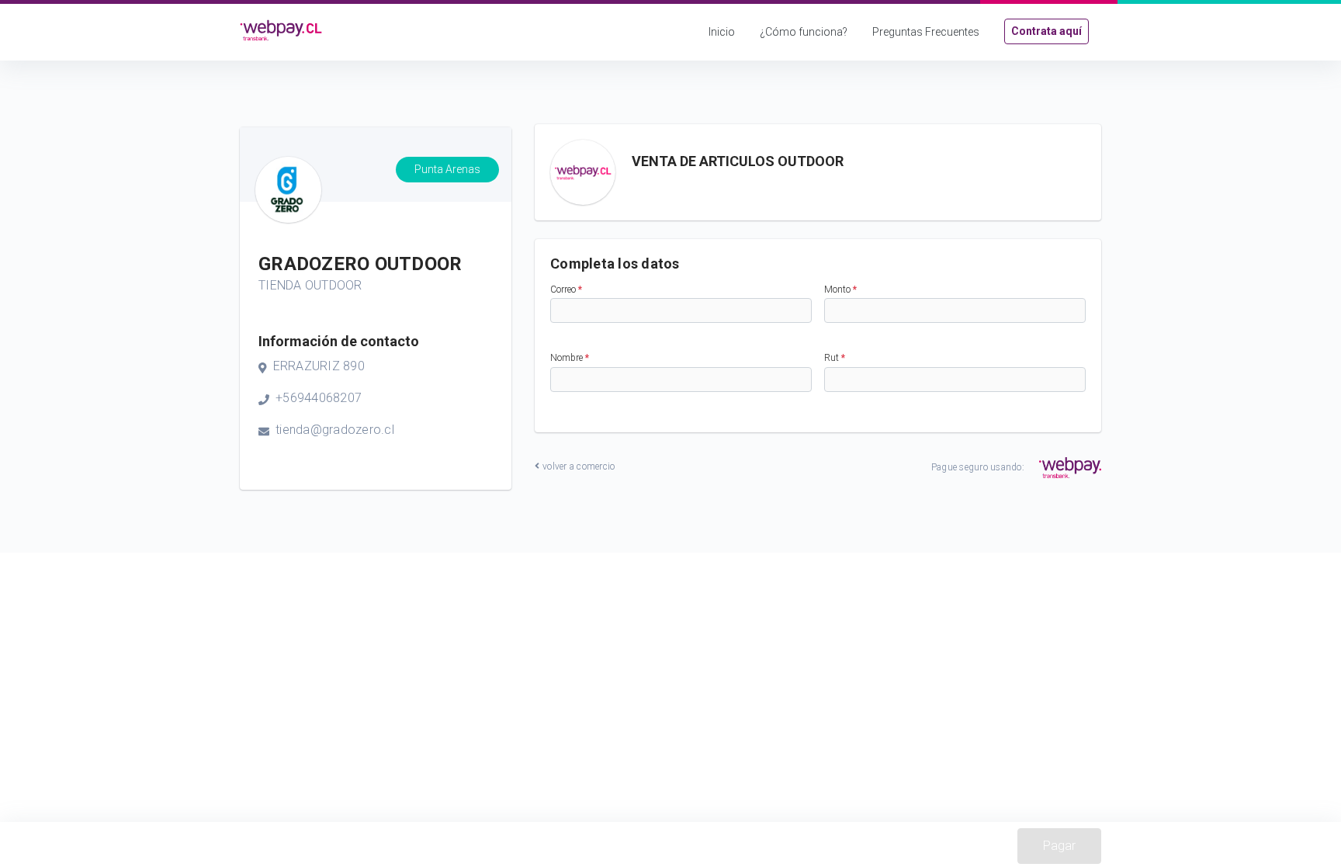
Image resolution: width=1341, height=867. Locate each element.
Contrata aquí (1046, 31)
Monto (840, 289)
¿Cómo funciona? (803, 32)
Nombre (569, 357)
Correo (566, 289)
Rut (834, 357)
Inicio (722, 32)
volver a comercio (578, 466)
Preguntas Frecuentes (925, 32)
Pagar (1059, 845)
